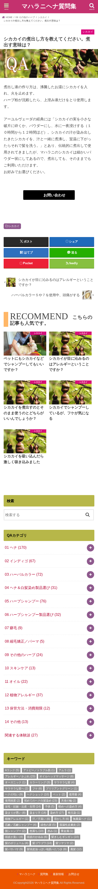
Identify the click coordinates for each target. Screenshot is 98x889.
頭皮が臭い (14, 837)
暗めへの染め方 (70, 806)
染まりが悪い (15, 812)
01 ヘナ (15, 547)
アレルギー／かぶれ (20, 776)
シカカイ (13, 226)
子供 (49, 806)
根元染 (74, 812)
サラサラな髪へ (16, 788)
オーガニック (15, 782)
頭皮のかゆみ (37, 837)
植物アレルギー (16, 818)
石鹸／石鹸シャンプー (20, 824)
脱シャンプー (15, 831)
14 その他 (16, 722)
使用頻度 (12, 800)
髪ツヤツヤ (64, 843)
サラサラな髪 (64, 782)
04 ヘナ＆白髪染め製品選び (31, 588)
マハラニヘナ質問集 (49, 6)
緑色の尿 (48, 824)
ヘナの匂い (14, 794)
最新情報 (58, 874)
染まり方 (38, 812)
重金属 (67, 831)
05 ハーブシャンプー (25, 601)
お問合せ (73, 874)
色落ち (37, 831)
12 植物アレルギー (24, 695)
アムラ (65, 770)
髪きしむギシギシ (65, 837)
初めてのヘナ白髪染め (40, 800)
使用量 (75, 794)
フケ (37, 788)
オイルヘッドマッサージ (56, 776)
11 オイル (16, 681)
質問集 (44, 874)
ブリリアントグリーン (61, 788)
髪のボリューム (16, 843)
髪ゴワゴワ (42, 843)
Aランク (12, 770)
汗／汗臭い (41, 818)
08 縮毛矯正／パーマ (24, 641)
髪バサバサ (14, 849)
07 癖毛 (13, 628)
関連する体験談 (21, 735)
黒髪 (76, 849)
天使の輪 (68, 800)
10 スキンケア (20, 668)
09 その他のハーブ (24, 655)
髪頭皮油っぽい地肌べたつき (47, 849)
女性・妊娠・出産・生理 (23, 806)
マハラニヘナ (27, 874)
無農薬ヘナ (82, 818)
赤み (52, 831)
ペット (59, 794)
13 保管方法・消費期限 (27, 708)
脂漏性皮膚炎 (69, 824)
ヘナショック (38, 794)
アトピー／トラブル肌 (39, 770)
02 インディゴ (20, 561)
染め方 (57, 812)
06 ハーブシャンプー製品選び (33, 614)
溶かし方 (61, 818)
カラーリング (40, 782)
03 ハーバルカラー (24, 574)
